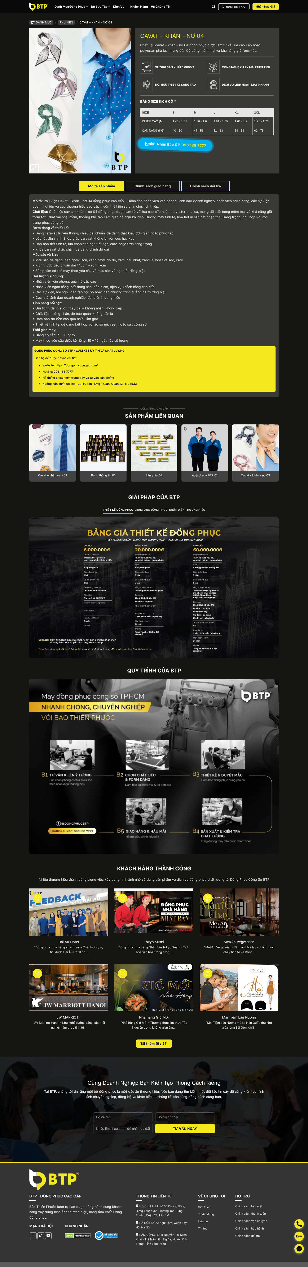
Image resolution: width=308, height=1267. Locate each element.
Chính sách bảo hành (249, 1228)
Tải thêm (154, 1044)
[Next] (278, 454)
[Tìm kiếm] (213, 7)
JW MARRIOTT (69, 1017)
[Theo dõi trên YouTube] (48, 1235)
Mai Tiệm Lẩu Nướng (239, 1017)
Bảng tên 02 (154, 475)
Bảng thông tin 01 (103, 475)
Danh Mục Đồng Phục (69, 6)
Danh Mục (44, 22)
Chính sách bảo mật (248, 1206)
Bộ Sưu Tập (99, 6)
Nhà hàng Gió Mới (154, 1017)
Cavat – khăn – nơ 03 (255, 475)
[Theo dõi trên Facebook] (33, 1235)
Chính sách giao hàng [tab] (153, 186)
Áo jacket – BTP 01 (205, 475)
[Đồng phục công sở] (38, 6)
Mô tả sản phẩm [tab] (101, 186)
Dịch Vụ (118, 6)
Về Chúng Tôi (161, 6)
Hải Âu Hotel (68, 942)
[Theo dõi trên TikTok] (40, 1235)
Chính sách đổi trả (247, 1235)
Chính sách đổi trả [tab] (205, 186)
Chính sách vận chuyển (251, 1221)
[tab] (118, 510)
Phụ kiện (66, 22)
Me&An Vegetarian (239, 942)
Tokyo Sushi (154, 942)
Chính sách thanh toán (250, 1213)
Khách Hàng (139, 6)
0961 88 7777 (63, 371)
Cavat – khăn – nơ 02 (52, 475)
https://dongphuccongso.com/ (77, 365)
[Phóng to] (34, 168)
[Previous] (29, 454)
